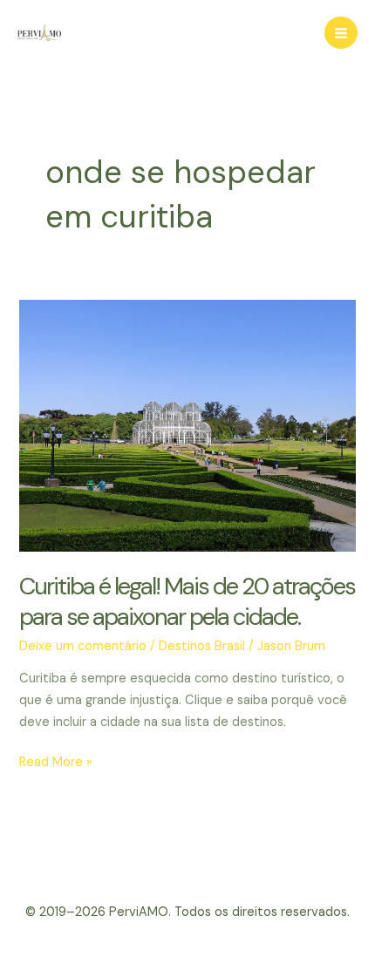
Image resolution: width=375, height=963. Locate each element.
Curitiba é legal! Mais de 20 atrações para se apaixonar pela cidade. (187, 602)
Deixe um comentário (83, 646)
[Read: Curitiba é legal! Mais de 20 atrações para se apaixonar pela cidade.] (187, 425)
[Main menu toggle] (341, 33)
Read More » (55, 763)
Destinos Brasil (202, 646)
